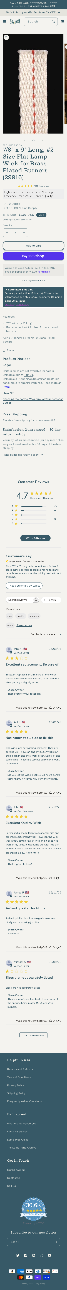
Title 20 (28, 375)
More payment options (33, 280)
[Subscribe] (56, 1242)
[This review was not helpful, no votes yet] (57, 708)
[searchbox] (19, 600)
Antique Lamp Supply (36, 1284)
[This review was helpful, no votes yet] (50, 708)
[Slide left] (26, 140)
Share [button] (10, 350)
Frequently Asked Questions (24, 1101)
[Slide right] (41, 140)
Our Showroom (16, 1170)
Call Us (11, 1186)
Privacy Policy (15, 1085)
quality (20, 616)
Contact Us (14, 1178)
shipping (34, 616)
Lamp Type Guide (18, 1139)
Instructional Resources (21, 1123)
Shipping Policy (16, 1093)
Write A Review (35, 538)
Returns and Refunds (20, 1069)
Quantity (7, 225)
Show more (24, 625)
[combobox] (41, 22)
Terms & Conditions (19, 1077)
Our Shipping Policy (17, 304)
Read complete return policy (21, 454)
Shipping (7, 220)
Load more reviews (33, 1035)
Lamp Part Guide (17, 1131)
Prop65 (8, 387)
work (10, 625)
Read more (32, 852)
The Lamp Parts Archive (21, 1147)
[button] (4, 22)
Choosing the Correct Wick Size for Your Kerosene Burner (33, 401)
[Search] (54, 22)
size (9, 616)
